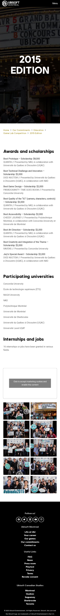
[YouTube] (35, 519)
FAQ (30, 556)
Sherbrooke (30, 600)
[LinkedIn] (30, 519)
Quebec (30, 594)
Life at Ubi (30, 532)
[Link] (10, 3)
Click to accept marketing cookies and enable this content (30, 383)
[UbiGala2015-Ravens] (44, 448)
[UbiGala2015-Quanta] (16, 448)
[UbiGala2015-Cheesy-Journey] (16, 411)
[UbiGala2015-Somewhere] (16, 466)
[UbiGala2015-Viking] (44, 484)
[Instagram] (41, 519)
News (30, 560)
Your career (30, 535)
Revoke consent (30, 576)
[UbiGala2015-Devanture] (44, 411)
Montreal (30, 590)
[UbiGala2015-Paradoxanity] (44, 429)
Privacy (30, 570)
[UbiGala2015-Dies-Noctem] (16, 429)
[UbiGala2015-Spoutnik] (44, 466)
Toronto (30, 604)
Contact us (30, 545)
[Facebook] (18, 519)
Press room (30, 563)
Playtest (30, 566)
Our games (30, 538)
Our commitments (30, 542)
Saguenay (30, 597)
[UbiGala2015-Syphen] (16, 484)
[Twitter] (24, 519)
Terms (30, 573)
